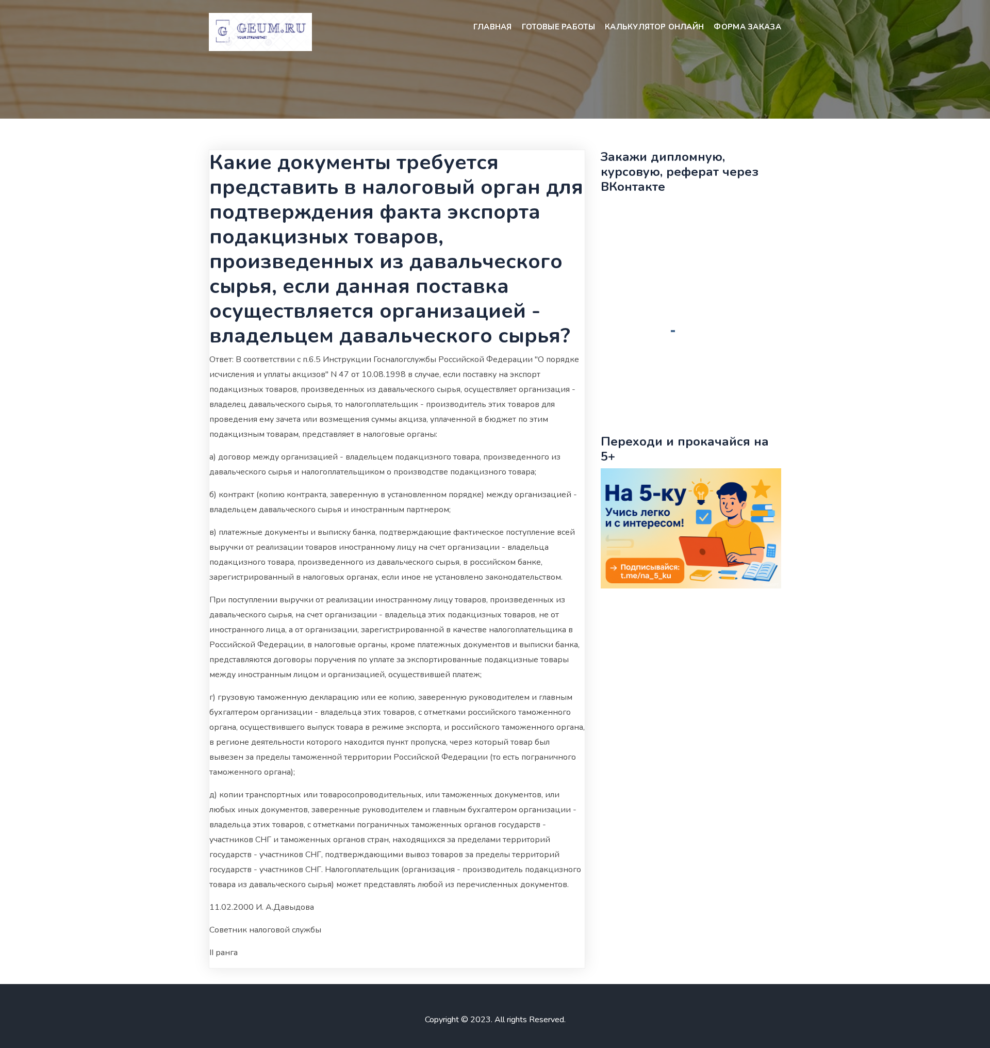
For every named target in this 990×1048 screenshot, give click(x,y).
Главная (492, 27)
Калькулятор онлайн (654, 27)
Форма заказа (747, 27)
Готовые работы (558, 27)
